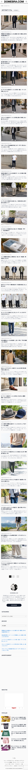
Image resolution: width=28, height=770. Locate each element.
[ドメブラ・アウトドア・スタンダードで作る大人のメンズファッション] (14, 1)
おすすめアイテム (10, 760)
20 (17, 576)
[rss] (14, 758)
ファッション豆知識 (8, 762)
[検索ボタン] (26, 1)
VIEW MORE (14, 605)
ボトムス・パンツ (16, 762)
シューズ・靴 (7, 764)
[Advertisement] (14, 672)
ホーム (5, 760)
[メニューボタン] (1, 1)
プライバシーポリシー (9, 765)
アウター (12, 764)
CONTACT (16, 765)
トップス (22, 762)
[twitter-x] (13, 758)
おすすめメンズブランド (19, 760)
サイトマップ (20, 765)
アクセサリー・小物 (19, 764)
